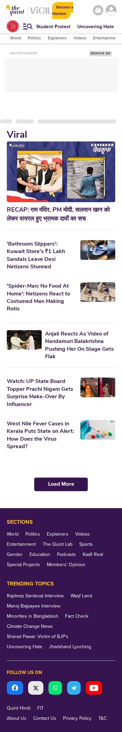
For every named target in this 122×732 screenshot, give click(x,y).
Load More (61, 484)
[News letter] (98, 10)
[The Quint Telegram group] (74, 688)
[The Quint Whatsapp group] (55, 688)
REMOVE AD (100, 53)
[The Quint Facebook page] (15, 688)
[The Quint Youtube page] (94, 688)
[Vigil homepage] (41, 14)
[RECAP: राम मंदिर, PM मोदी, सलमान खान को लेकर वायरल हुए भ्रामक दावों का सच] (61, 171)
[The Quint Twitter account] (35, 688)
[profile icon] (111, 10)
